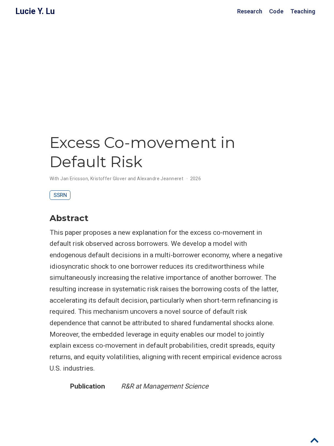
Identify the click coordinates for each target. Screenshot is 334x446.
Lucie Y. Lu (35, 11)
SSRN (60, 195)
